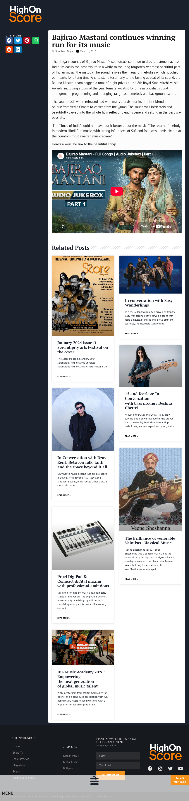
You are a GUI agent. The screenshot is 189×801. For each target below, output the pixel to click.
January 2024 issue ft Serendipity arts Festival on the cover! (82, 347)
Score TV (18, 752)
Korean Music (71, 755)
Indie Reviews (21, 759)
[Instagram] (160, 768)
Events (16, 771)
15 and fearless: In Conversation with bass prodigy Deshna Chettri (148, 400)
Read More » (64, 376)
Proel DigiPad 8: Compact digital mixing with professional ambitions (83, 581)
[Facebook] (150, 768)
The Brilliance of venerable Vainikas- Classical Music (150, 540)
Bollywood (69, 768)
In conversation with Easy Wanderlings (149, 303)
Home (16, 746)
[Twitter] (170, 768)
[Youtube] (180, 768)
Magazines (19, 765)
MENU (7, 793)
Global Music (70, 762)
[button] (94, 778)
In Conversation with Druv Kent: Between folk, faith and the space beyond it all (82, 462)
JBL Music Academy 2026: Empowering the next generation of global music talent (81, 679)
